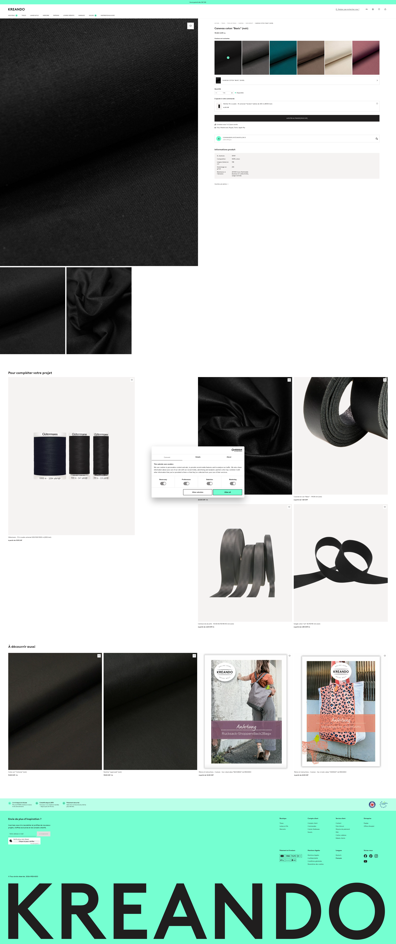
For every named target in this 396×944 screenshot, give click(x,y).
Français (339, 858)
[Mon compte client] (372, 9)
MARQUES (81, 15)
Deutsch (338, 855)
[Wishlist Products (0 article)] (379, 9)
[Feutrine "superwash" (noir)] (150, 711)
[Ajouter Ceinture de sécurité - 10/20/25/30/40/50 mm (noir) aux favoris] (289, 507)
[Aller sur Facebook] (365, 856)
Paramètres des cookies (316, 864)
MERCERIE (46, 15)
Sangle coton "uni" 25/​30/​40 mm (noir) (307, 624)
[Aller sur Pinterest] (370, 856)
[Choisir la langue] (366, 9)
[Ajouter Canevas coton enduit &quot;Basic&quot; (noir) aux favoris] (289, 380)
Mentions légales (313, 855)
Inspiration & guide (108, 15)
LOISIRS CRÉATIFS (68, 15)
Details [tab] (198, 457)
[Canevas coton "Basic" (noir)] (32, 310)
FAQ (337, 832)
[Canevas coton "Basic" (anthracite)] (255, 58)
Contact (338, 823)
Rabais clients (340, 838)
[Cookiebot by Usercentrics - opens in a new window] (233, 450)
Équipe (366, 823)
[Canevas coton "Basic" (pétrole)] (283, 58)
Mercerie (283, 829)
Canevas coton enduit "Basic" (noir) (210, 497)
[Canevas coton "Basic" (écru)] (338, 58)
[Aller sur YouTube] (365, 861)
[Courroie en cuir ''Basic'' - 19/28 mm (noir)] (341, 436)
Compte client (312, 823)
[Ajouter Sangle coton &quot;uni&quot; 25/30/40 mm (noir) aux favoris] (385, 507)
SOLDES (91, 15)
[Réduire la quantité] (216, 93)
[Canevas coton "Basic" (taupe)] (310, 58)
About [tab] (229, 457)
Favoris (310, 832)
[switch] (186, 483)
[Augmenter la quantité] (232, 93)
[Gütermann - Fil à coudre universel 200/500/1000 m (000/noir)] (71, 456)
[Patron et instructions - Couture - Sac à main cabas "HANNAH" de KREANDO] (341, 711)
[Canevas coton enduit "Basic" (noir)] (245, 436)
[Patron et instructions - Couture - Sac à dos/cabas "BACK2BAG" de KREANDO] (246, 711)
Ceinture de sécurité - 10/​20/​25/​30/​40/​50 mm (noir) (216, 624)
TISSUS (24, 15)
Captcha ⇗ (35, 843)
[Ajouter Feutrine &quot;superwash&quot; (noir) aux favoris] (194, 655)
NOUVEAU (11, 15)
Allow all (227, 492)
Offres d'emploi (369, 826)
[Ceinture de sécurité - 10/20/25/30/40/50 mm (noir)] (245, 563)
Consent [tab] (167, 457)
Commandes (312, 826)
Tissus (281, 823)
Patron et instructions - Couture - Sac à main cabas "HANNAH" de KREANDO (320, 772)
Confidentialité (313, 858)
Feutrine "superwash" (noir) (113, 772)
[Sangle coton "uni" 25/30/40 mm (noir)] (341, 563)
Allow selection (197, 492)
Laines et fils (284, 826)
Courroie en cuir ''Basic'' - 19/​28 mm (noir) (308, 497)
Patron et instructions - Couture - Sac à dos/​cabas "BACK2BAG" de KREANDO (225, 772)
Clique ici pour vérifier (26, 841)
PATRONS (56, 15)
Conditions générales (315, 861)
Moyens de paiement (343, 829)
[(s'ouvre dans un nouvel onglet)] (372, 804)
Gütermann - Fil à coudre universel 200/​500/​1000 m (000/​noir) (29, 537)
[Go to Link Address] (198, 2)
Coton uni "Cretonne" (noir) (17, 772)
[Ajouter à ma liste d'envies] (190, 26)
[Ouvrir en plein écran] (99, 142)
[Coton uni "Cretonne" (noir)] (55, 711)
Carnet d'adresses (314, 829)
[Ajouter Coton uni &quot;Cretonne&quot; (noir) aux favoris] (99, 655)
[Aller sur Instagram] (376, 856)
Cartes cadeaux (341, 835)
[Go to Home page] (16, 9)
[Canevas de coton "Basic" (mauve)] (365, 58)
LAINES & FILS (34, 15)
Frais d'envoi (340, 826)
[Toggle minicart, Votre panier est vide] (385, 9)
